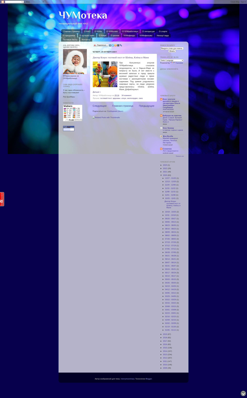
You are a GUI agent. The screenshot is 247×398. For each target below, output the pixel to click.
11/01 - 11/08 (170, 195)
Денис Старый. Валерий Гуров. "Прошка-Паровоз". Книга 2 (173, 120)
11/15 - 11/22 (170, 188)
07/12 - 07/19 (171, 246)
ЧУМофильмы (146, 35)
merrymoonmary (127, 379)
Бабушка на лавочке (172, 116)
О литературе (148, 31)
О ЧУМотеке (112, 31)
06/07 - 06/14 (171, 262)
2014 (165, 351)
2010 (165, 365)
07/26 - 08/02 (171, 239)
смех (141, 98)
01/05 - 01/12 (171, 330)
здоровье (116, 98)
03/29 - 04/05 (171, 296)
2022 (165, 168)
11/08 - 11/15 (170, 192)
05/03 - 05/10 (171, 279)
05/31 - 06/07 (171, 266)
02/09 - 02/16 (171, 320)
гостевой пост (106, 98)
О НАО (87, 31)
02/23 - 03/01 (171, 313)
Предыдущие (146, 105)
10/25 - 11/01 (170, 198)
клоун (123, 98)
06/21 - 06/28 (171, 256)
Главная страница (72, 31)
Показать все (180, 156)
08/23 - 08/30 (171, 225)
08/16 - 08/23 (171, 229)
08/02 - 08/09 (171, 235)
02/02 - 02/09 (171, 323)
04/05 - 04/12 (171, 293)
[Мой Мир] (118, 45)
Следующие (100, 105)
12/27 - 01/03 (171, 178)
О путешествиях (87, 35)
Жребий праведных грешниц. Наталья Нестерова (170, 140)
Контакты (86, 40)
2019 (165, 334)
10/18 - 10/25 (171, 212)
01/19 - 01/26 (171, 327)
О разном (115, 35)
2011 (165, 361)
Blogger (149, 379)
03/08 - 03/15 (171, 306)
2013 (165, 355)
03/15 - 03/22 (171, 303)
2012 (165, 358)
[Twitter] (113, 45)
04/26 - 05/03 (171, 283)
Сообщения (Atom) (115, 111)
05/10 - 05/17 (171, 276)
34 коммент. (127, 95)
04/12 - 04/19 (171, 289)
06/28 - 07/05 (171, 252)
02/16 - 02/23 (171, 317)
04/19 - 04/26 (171, 286)
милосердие (132, 98)
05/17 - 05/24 (171, 273)
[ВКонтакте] (110, 45)
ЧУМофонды (129, 35)
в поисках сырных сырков (173, 130)
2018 (165, 338)
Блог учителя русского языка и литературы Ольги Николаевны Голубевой (171, 103)
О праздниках (69, 35)
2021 (165, 172)
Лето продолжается (170, 151)
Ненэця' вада (163, 35)
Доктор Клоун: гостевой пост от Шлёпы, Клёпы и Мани (121, 57)
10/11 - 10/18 (170, 215)
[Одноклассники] (115, 45)
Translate (179, 63)
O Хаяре (102, 35)
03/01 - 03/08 (171, 310)
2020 (165, 175)
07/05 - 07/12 (171, 249)
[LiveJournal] (121, 45)
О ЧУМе (98, 31)
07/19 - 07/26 (171, 242)
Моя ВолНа (168, 136)
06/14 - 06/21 (171, 259)
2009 (165, 368)
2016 (165, 344)
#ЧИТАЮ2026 (168, 109)
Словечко (167, 149)
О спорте (163, 31)
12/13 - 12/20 (171, 182)
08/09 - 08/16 (171, 232)
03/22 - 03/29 (171, 300)
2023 (165, 165)
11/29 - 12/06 (170, 185)
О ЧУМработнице (130, 31)
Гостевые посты (70, 40)
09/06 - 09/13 (171, 222)
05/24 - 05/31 (171, 269)
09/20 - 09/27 (171, 219)
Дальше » (97, 92)
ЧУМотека (83, 15)
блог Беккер (168, 128)
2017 (165, 341)
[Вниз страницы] (243, 393)
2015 (165, 348)
